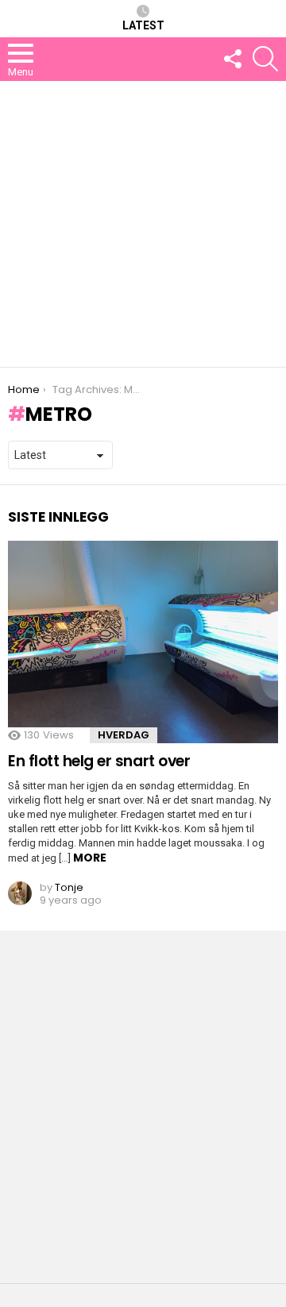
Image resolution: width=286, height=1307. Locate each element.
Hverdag (123, 734)
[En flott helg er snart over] (143, 642)
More (89, 858)
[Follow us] (232, 59)
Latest (143, 25)
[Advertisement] (143, 224)
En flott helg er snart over (99, 761)
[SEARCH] (265, 59)
